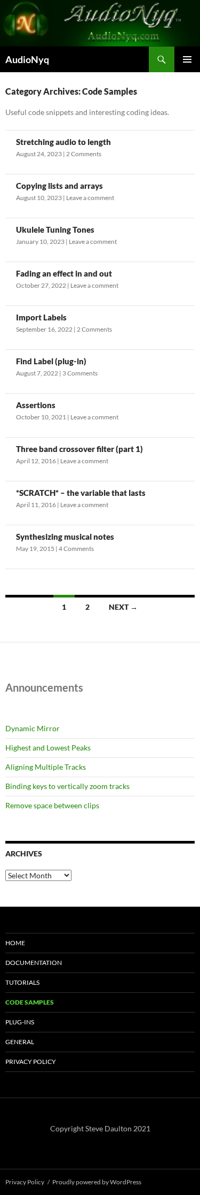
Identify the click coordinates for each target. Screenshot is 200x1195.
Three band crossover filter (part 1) (79, 449)
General (19, 1042)
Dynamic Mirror (32, 728)
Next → (123, 606)
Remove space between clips (52, 805)
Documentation (33, 963)
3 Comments (80, 373)
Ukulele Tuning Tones (55, 229)
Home (15, 943)
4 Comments (76, 549)
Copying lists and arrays (59, 185)
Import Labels (41, 317)
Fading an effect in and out (64, 273)
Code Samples (29, 1002)
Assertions (35, 405)
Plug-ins (19, 1022)
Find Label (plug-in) (51, 361)
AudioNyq (27, 59)
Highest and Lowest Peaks (48, 747)
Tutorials (22, 982)
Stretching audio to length (63, 142)
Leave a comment (90, 198)
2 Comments (83, 154)
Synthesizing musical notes (65, 536)
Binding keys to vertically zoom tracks (67, 786)
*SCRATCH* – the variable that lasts (81, 492)
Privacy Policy (30, 1062)
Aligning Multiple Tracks (45, 766)
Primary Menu (187, 59)
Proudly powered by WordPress (96, 1182)
